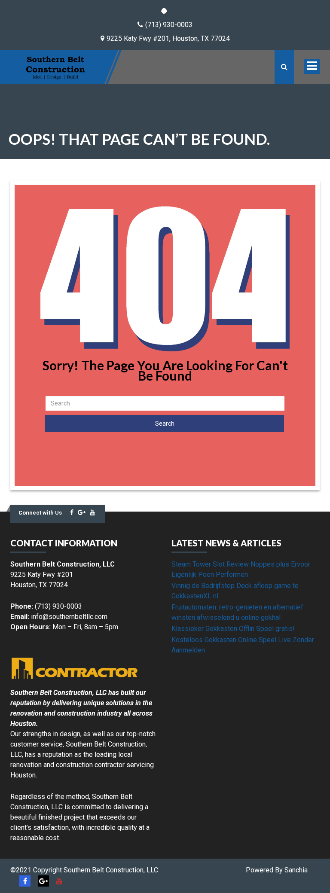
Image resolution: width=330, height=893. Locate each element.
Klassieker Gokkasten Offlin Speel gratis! (233, 629)
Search (164, 423)
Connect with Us (40, 512)
